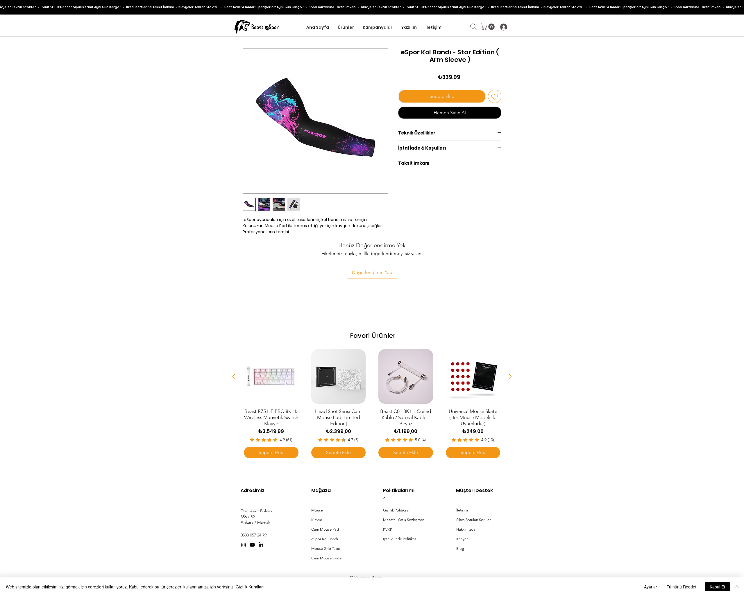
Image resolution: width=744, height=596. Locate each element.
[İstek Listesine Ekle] (494, 96)
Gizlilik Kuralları (250, 587)
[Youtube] (252, 545)
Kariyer (462, 539)
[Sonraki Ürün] (510, 376)
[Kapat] (737, 586)
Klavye (316, 520)
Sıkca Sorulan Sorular (473, 520)
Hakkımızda (465, 529)
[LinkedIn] (261, 545)
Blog (460, 548)
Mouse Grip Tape (325, 548)
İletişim (462, 510)
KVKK (387, 529)
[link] (488, 27)
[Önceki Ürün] (234, 376)
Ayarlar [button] (650, 587)
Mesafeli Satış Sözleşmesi (404, 520)
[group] (372, 319)
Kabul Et (717, 587)
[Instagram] (243, 545)
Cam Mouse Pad (325, 529)
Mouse (317, 510)
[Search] (473, 26)
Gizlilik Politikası (396, 510)
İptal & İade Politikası (400, 539)
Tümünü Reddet (681, 587)
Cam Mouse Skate (326, 558)
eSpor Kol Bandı (324, 539)
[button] (345, 27)
